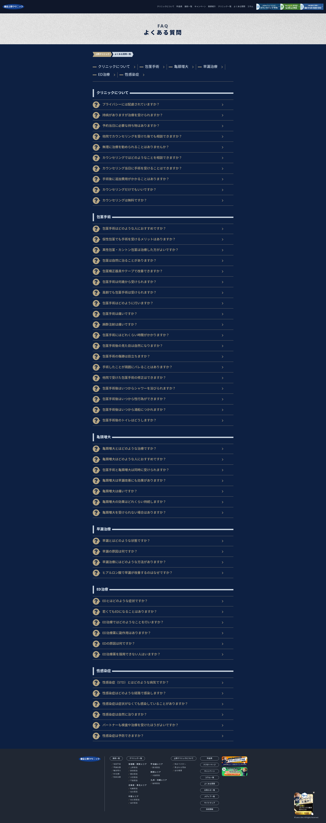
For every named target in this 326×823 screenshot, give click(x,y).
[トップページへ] (13, 6)
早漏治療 (210, 67)
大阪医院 (156, 775)
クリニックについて (165, 6)
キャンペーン (200, 6)
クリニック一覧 (224, 6)
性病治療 (117, 777)
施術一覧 (188, 6)
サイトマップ (209, 803)
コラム (250, 6)
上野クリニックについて (183, 758)
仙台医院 (134, 792)
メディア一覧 (209, 796)
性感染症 (132, 74)
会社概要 (178, 770)
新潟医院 (156, 767)
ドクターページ (209, 765)
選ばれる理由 (180, 767)
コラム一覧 (209, 777)
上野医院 (134, 767)
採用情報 (209, 809)
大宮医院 (134, 777)
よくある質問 (239, 6)
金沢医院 (134, 803)
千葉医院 (134, 780)
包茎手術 (152, 67)
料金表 (179, 6)
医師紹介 (212, 6)
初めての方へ (180, 764)
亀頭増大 (181, 67)
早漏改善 (117, 767)
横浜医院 (134, 774)
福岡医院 (156, 783)
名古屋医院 (135, 800)
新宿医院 (134, 771)
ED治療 (104, 74)
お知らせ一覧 (209, 790)
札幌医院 (134, 788)
